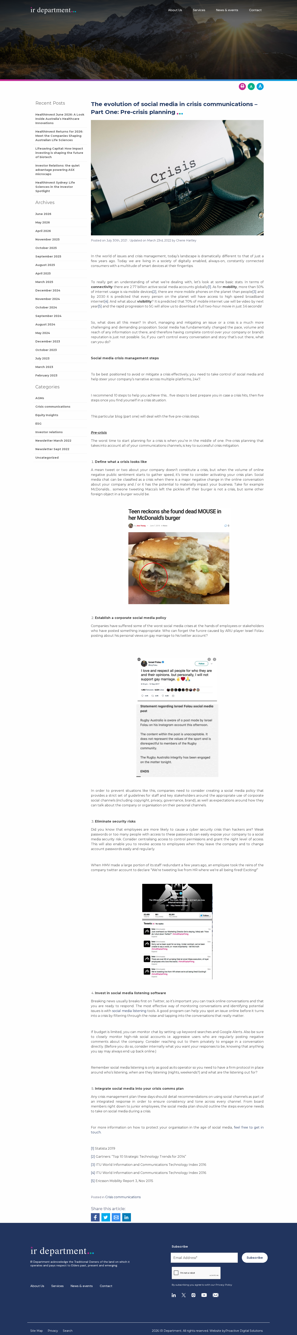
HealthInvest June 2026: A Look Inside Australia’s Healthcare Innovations (59, 119)
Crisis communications (52, 406)
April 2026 (43, 231)
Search (68, 1331)
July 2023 (42, 358)
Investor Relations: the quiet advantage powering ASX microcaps (57, 170)
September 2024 (48, 316)
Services (199, 10)
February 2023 (46, 375)
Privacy (53, 1331)
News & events (227, 10)
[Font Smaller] (251, 86)
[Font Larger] (260, 86)
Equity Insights (46, 415)
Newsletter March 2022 (53, 440)
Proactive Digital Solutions (244, 1331)
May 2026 (42, 222)
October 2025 (46, 248)
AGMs (39, 398)
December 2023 (47, 341)
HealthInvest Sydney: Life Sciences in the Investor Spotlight (55, 187)
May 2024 (42, 333)
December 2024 (47, 290)
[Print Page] (242, 86)
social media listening (129, 1011)
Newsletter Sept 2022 (52, 449)
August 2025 (45, 265)
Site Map (36, 1331)
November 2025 (47, 239)
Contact (255, 10)
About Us (175, 10)
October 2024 (46, 307)
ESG (38, 423)
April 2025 (43, 273)
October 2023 (46, 350)
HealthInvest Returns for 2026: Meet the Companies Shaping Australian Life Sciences (59, 136)
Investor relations (49, 432)
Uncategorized (47, 457)
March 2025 (44, 282)
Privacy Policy (224, 1284)
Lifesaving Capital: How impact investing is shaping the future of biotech (59, 153)
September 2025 (48, 256)
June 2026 (43, 214)
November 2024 (47, 299)
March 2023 (44, 367)
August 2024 (45, 324)
